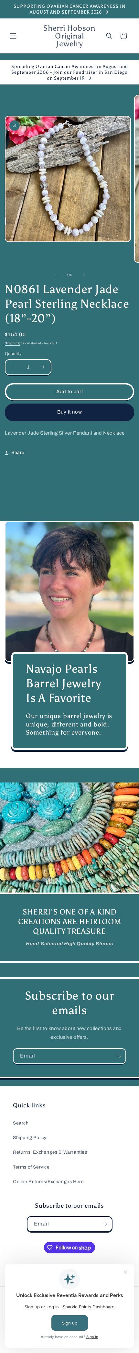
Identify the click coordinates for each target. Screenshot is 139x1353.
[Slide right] (84, 275)
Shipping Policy (30, 1137)
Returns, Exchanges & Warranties (50, 1152)
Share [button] (18, 452)
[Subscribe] (118, 1056)
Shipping (12, 343)
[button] (13, 36)
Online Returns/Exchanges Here (48, 1181)
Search (21, 1123)
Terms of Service (31, 1167)
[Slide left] (55, 275)
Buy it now (69, 412)
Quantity (13, 353)
